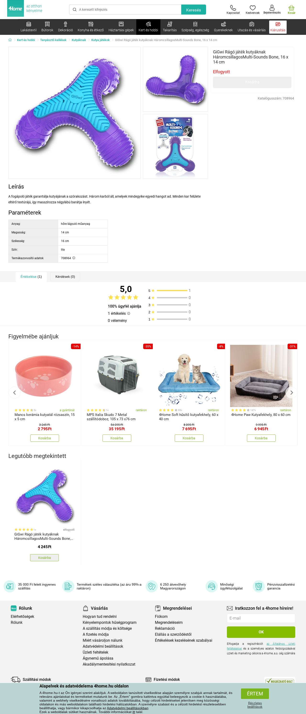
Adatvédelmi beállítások (103, 646)
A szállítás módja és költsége (107, 628)
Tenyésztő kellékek (53, 40)
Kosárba (252, 82)
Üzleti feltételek (95, 652)
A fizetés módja (96, 634)
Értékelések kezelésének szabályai (183, 640)
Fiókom (161, 616)
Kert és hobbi (26, 40)
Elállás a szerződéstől (173, 634)
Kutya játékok (100, 40)
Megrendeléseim (169, 622)
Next (291, 393)
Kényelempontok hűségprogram (110, 622)
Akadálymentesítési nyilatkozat (109, 664)
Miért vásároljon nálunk (102, 640)
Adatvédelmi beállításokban (127, 708)
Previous (15, 393)
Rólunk (16, 622)
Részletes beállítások (254, 705)
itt (133, 712)
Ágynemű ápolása (98, 658)
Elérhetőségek (22, 616)
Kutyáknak (79, 40)
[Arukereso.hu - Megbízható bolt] (279, 681)
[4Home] (11, 40)
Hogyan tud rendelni (100, 616)
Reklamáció (165, 628)
